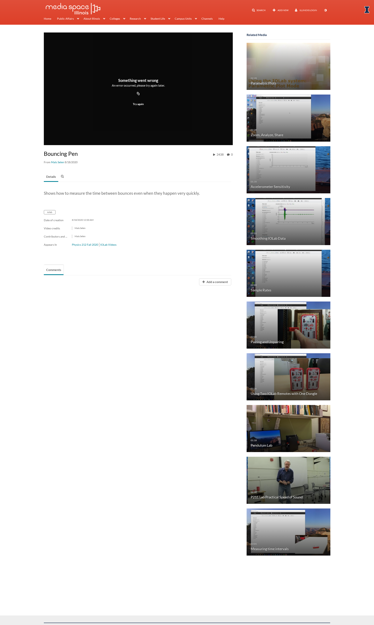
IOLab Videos (108, 244)
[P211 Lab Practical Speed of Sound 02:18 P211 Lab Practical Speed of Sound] (288, 480)
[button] (258, 10)
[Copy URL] (138, 94)
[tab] (51, 177)
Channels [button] (207, 18)
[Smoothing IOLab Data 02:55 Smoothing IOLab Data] (288, 221)
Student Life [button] (158, 18)
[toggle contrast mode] (325, 10)
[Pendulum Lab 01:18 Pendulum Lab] (288, 428)
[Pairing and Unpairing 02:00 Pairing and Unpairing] (288, 324)
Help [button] (221, 18)
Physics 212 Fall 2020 (85, 244)
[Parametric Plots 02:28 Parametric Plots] (288, 66)
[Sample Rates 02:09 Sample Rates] (288, 273)
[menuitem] (50, 19)
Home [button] (47, 18)
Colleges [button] (115, 18)
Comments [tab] (53, 270)
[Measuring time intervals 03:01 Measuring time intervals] (288, 531)
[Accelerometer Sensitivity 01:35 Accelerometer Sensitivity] (288, 169)
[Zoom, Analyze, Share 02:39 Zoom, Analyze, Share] (288, 117)
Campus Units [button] (183, 18)
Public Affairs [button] (65, 18)
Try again (138, 104)
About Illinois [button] (92, 18)
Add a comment (217, 282)
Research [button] (135, 18)
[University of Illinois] (367, 10)
